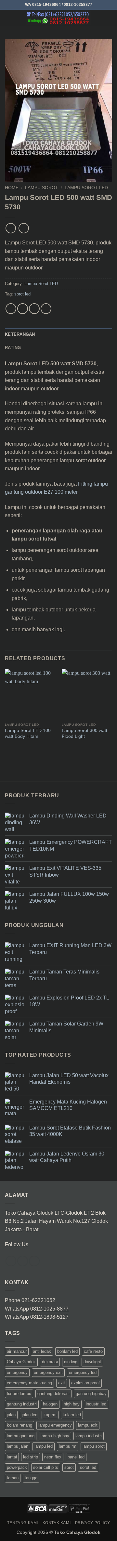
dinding (70, 1361)
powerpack (17, 1467)
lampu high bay (55, 1435)
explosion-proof (85, 1382)
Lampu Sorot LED (86, 187)
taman (13, 1477)
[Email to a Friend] (46, 308)
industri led (96, 1404)
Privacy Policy (92, 1523)
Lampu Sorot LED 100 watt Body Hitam (28, 733)
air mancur (17, 1351)
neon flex (52, 1457)
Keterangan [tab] (20, 334)
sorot (69, 1467)
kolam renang (19, 1425)
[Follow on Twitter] (22, 1261)
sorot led (22, 294)
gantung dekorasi (53, 1393)
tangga (31, 1477)
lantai (12, 1457)
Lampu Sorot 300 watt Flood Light (84, 733)
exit (61, 1382)
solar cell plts (45, 1467)
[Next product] (11, 228)
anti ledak (42, 1351)
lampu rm (67, 1446)
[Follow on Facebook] (11, 1261)
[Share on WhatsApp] (11, 308)
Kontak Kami (57, 1523)
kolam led (72, 1414)
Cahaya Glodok (21, 1361)
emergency (17, 1372)
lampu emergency (55, 1425)
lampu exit (88, 1425)
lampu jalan (17, 1446)
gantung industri (22, 1404)
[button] (9, 18)
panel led (76, 1457)
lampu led (43, 1446)
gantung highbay (91, 1393)
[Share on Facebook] (22, 308)
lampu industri (88, 1435)
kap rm (50, 1414)
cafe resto (93, 1351)
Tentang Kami (22, 1523)
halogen (50, 1404)
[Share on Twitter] (34, 308)
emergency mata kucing (29, 1382)
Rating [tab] (13, 347)
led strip (30, 1457)
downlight (92, 1361)
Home (12, 187)
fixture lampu (19, 1393)
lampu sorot (94, 1446)
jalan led (29, 1414)
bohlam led (67, 1351)
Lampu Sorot (41, 187)
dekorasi (50, 1361)
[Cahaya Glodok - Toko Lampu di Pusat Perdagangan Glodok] (58, 18)
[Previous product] (24, 228)
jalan (11, 1414)
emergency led (83, 1372)
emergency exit (48, 1372)
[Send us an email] (34, 1261)
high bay (72, 1404)
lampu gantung (20, 1435)
